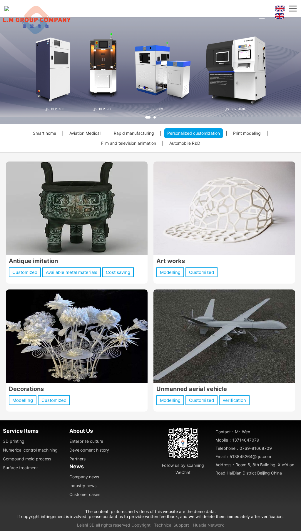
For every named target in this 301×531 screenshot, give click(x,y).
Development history (89, 449)
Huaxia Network (208, 524)
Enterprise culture (86, 441)
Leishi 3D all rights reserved (103, 524)
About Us (81, 431)
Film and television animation (128, 143)
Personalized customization (193, 133)
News (76, 466)
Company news (84, 476)
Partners (77, 458)
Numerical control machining (30, 449)
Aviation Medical (85, 133)
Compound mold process (27, 458)
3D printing (13, 441)
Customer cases (84, 494)
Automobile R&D (184, 143)
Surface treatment (20, 467)
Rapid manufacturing (134, 133)
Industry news (82, 485)
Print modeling (247, 133)
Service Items (21, 431)
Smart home (44, 133)
